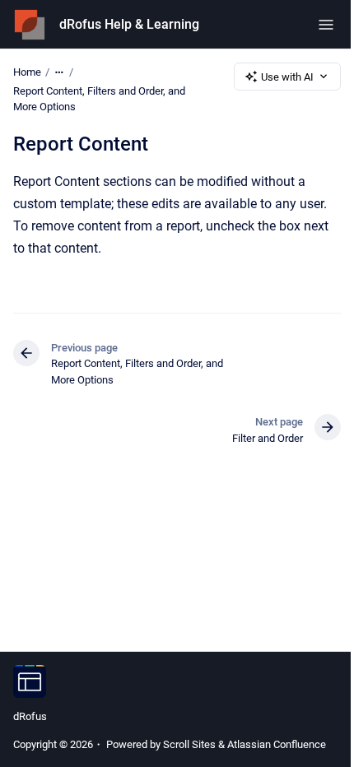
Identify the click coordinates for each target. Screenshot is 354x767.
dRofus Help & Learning (129, 24)
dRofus (30, 716)
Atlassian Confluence (276, 744)
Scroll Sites (189, 744)
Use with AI (287, 77)
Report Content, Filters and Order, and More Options (99, 99)
